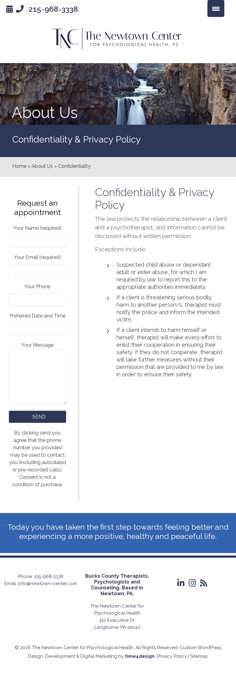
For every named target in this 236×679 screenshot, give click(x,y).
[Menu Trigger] (215, 8)
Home (19, 166)
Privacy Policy (172, 656)
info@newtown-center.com (47, 583)
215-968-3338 (53, 9)
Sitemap (199, 656)
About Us (42, 166)
